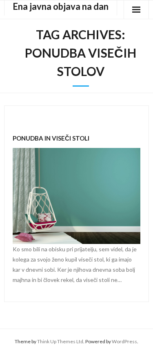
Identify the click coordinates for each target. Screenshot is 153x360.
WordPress (124, 341)
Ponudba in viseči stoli (51, 138)
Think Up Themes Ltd (60, 341)
